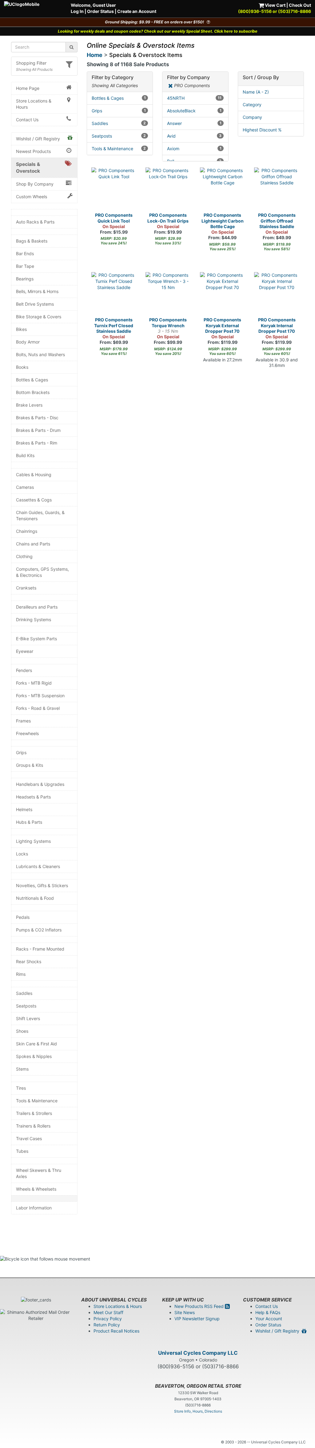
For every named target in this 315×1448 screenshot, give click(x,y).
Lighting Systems (33, 841)
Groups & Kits (29, 765)
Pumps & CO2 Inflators (39, 929)
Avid (194, 136)
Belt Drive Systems (35, 304)
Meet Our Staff (108, 1312)
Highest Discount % (262, 129)
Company (252, 117)
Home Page (27, 88)
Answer (194, 123)
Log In (77, 11)
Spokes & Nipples (34, 1056)
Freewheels (27, 733)
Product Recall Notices (116, 1330)
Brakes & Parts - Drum (38, 430)
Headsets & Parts (33, 796)
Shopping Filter (31, 63)
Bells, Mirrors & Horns (37, 291)
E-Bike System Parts (36, 638)
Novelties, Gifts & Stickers (42, 885)
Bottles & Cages (32, 379)
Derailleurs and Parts (37, 606)
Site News (184, 1312)
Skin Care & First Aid (36, 1043)
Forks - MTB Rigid (34, 683)
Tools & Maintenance (37, 1100)
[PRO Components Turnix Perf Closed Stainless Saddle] (114, 294)
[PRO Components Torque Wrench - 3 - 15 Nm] (168, 294)
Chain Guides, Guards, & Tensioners (40, 515)
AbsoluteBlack (194, 110)
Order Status (100, 11)
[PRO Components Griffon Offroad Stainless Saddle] (276, 190)
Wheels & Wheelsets (36, 1189)
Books (22, 367)
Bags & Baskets (31, 240)
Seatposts (26, 1005)
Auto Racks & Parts (35, 221)
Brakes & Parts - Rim (36, 442)
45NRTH (194, 98)
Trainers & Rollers (33, 1125)
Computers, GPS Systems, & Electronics (42, 572)
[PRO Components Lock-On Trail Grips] (168, 190)
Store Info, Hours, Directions (198, 1411)
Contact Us (27, 119)
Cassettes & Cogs (34, 499)
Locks (22, 853)
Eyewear (24, 651)
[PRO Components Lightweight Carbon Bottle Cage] (222, 190)
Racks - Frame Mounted (40, 948)
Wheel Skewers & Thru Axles (38, 1173)
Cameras (25, 487)
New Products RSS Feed (199, 1306)
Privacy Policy (108, 1318)
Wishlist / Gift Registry (38, 138)
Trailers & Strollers (34, 1113)
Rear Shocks (28, 961)
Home (94, 55)
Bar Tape (25, 266)
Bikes (21, 329)
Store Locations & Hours (33, 104)
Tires (21, 1088)
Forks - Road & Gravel (38, 708)
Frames (23, 720)
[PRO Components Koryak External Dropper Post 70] (222, 294)
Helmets (24, 809)
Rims (21, 974)
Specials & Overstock (28, 167)
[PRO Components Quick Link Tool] (114, 190)
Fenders (24, 670)
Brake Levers (29, 405)
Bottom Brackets (33, 392)
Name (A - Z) (256, 92)
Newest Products (33, 151)
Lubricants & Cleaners (38, 866)
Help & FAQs (267, 1312)
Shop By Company (35, 184)
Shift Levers (28, 1018)
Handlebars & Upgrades (40, 784)
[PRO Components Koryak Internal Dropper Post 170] (276, 294)
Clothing (24, 556)
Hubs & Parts (29, 822)
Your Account (268, 1318)
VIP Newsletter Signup (197, 1318)
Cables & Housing (33, 474)
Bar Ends (25, 253)
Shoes (22, 1031)
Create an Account (136, 11)
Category (252, 104)
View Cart (274, 5)
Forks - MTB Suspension (40, 695)
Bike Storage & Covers (38, 316)
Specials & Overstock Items (145, 55)
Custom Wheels (31, 196)
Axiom (194, 148)
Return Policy (107, 1324)
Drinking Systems (33, 619)
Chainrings (26, 531)
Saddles (24, 993)
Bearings (25, 278)
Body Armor (28, 341)
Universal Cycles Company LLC (198, 1353)
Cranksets (26, 587)
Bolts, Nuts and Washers (40, 354)
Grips (21, 752)
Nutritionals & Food (35, 898)
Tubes (22, 1151)
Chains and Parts (33, 543)
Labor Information (34, 1207)
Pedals (23, 917)
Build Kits (25, 455)
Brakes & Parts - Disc (37, 417)
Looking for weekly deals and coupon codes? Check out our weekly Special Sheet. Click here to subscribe (157, 31)
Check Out (300, 5)
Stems (22, 1069)
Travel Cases (29, 1138)
